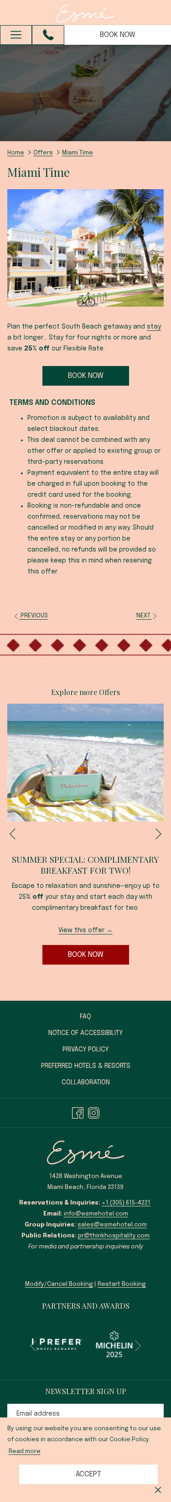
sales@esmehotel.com (112, 1225)
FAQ (85, 1017)
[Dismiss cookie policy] (158, 1490)
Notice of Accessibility (85, 1033)
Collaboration (86, 1082)
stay (154, 327)
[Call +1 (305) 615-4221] (48, 34)
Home (15, 153)
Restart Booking (122, 1284)
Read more (25, 1451)
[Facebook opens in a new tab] (77, 1112)
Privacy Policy (85, 1049)
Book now (117, 35)
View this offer (82, 930)
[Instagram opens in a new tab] (93, 1112)
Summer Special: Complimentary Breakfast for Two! (85, 864)
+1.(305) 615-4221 (126, 1203)
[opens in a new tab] (57, 1344)
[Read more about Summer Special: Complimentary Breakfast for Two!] (85, 762)
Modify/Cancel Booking (59, 1284)
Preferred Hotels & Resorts (95, 1067)
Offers (43, 153)
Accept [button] (88, 1474)
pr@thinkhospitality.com (114, 1236)
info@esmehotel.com (96, 1214)
